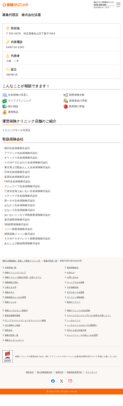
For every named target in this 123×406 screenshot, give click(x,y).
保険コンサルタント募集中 (16, 310)
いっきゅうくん (73, 320)
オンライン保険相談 (75, 297)
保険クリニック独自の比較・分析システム (23, 277)
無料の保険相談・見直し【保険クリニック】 (21, 261)
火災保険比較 (72, 287)
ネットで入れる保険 (75, 282)
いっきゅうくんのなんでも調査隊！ (82, 325)
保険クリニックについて (15, 272)
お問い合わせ (72, 277)
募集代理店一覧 (50, 261)
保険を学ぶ (9, 292)
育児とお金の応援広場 (76, 330)
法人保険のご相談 (12, 325)
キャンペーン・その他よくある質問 (82, 335)
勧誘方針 (59, 372)
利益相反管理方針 (74, 372)
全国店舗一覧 (10, 267)
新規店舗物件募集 (12, 315)
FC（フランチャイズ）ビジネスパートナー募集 (25, 320)
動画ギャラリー (73, 302)
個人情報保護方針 (44, 372)
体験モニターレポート (14, 340)
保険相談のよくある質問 (15, 297)
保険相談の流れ (11, 282)
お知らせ (71, 272)
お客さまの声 (10, 287)
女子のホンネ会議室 (75, 292)
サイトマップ (91, 372)
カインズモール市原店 (17, 130)
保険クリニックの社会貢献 (78, 310)
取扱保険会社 (72, 267)
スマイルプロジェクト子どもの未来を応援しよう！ (89, 315)
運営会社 (8, 330)
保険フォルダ (10, 302)
